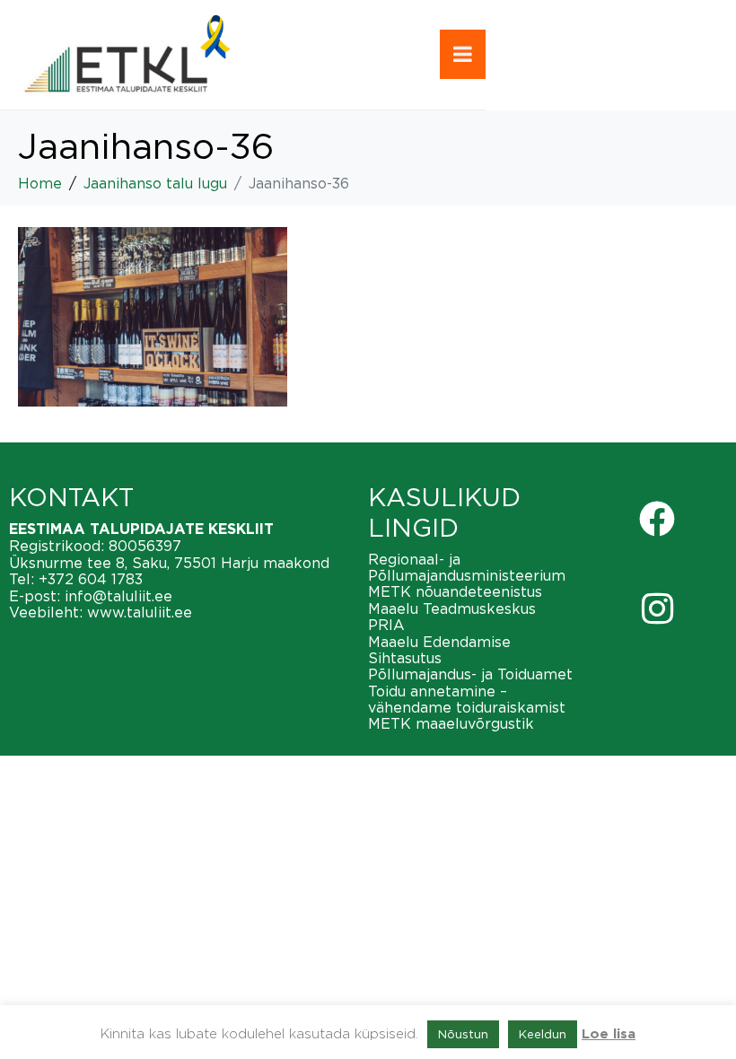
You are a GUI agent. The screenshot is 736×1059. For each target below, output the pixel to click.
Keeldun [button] (542, 1034)
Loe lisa (608, 1034)
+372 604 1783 (91, 579)
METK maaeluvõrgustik (451, 723)
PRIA (386, 625)
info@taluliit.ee (118, 596)
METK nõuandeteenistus (455, 591)
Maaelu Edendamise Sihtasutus (439, 650)
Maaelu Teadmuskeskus (452, 608)
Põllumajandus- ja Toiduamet (470, 674)
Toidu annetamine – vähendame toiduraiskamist (466, 699)
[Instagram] (657, 608)
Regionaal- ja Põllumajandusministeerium (466, 567)
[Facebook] (657, 519)
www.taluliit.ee (139, 612)
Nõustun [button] (463, 1034)
